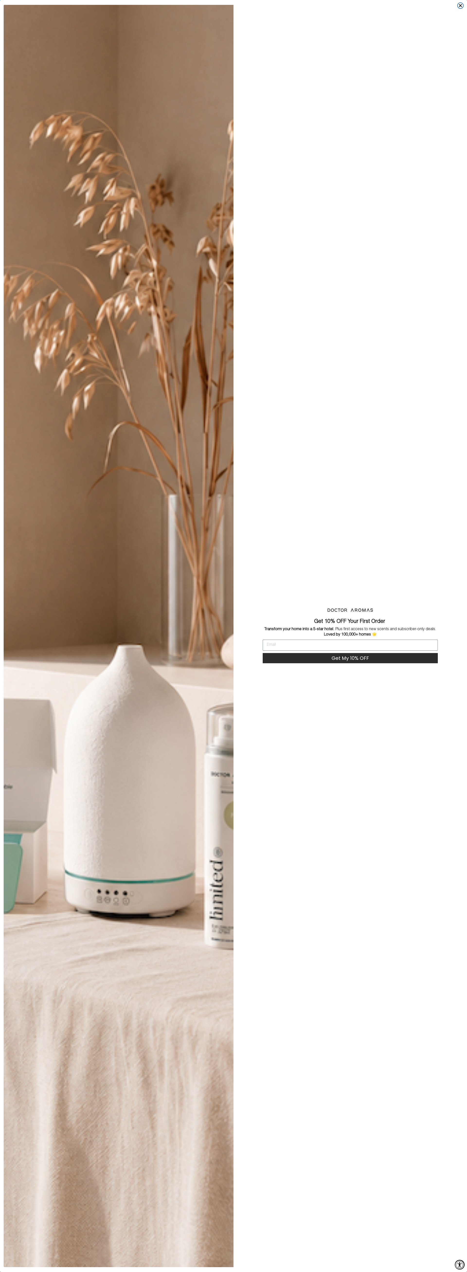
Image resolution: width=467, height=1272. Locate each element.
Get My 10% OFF (350, 658)
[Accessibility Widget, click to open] (460, 1265)
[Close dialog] (460, 6)
